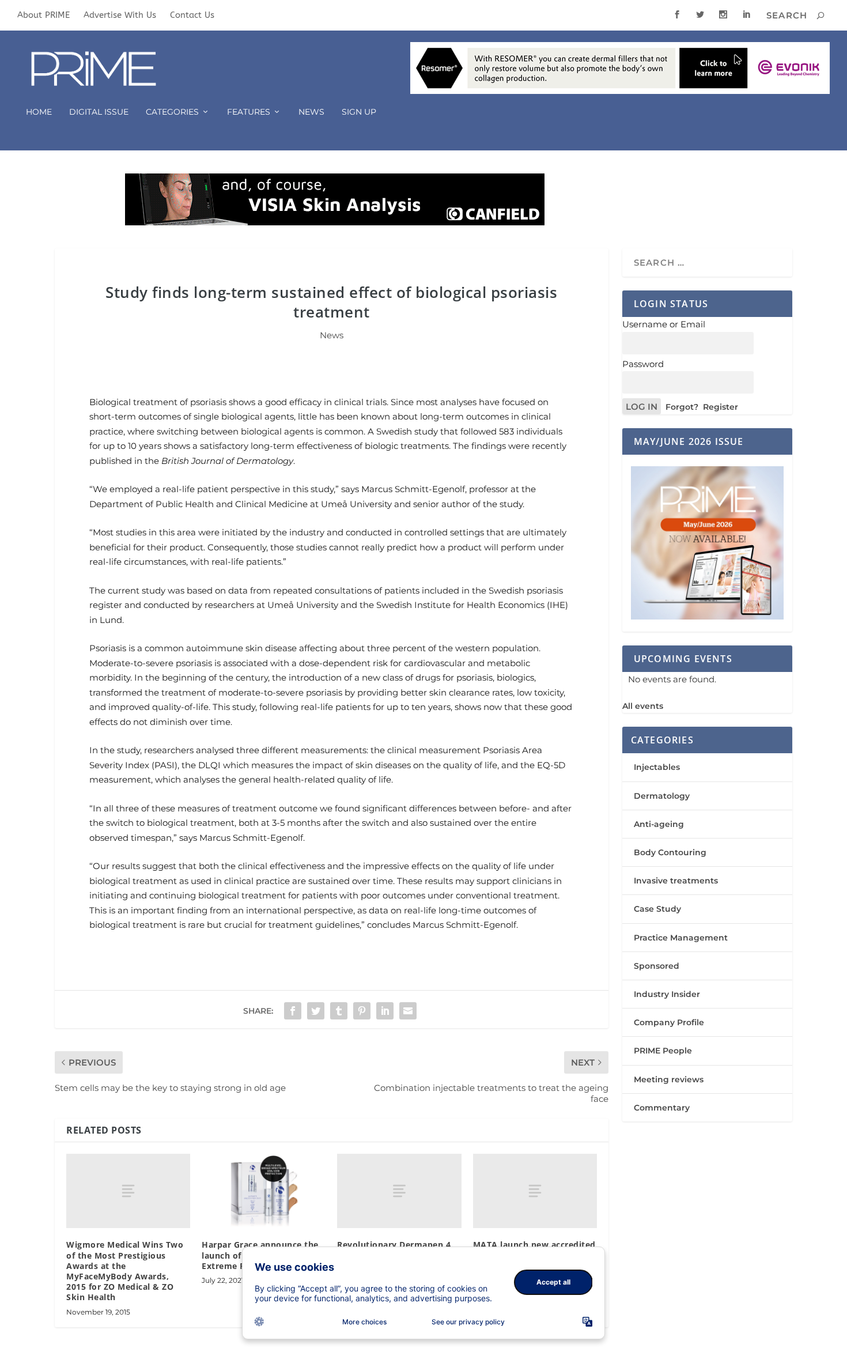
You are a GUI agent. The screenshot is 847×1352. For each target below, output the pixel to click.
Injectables (657, 767)
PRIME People (663, 1050)
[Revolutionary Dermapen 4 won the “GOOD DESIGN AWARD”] (399, 1191)
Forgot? (682, 407)
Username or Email (663, 324)
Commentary (662, 1107)
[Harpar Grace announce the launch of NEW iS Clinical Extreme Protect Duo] (264, 1191)
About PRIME (43, 15)
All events (642, 706)
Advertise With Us (120, 15)
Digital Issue (98, 112)
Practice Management (681, 937)
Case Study (657, 909)
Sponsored (656, 966)
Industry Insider (667, 994)
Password (643, 363)
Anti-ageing (659, 824)
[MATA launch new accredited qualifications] (535, 1191)
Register (720, 407)
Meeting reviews (669, 1079)
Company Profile (669, 1022)
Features (248, 112)
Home (39, 112)
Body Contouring (670, 852)
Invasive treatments (676, 880)
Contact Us (192, 15)
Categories (172, 112)
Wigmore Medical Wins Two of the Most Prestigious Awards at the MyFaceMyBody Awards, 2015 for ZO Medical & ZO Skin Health (124, 1270)
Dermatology (662, 796)
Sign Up (359, 112)
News (311, 112)
